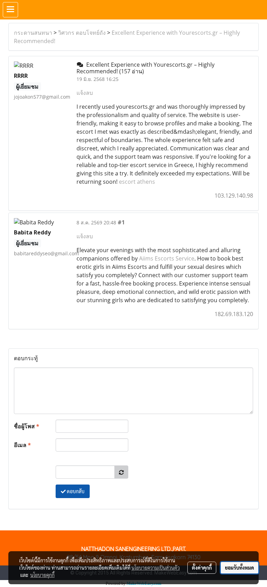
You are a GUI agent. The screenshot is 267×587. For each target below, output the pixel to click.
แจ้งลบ (84, 93)
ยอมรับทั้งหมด (239, 567)
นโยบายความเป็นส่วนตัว (155, 567)
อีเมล (22, 445)
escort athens (137, 181)
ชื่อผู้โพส (26, 426)
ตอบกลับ (75, 491)
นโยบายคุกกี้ (42, 575)
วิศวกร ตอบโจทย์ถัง (82, 32)
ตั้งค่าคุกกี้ (202, 567)
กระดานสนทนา (33, 32)
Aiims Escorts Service (166, 258)
